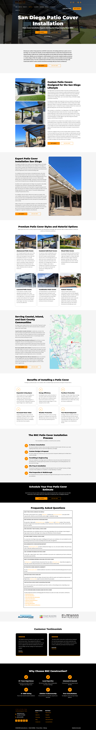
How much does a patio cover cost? (32, 574)
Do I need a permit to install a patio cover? (34, 536)
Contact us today (33, 578)
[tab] (48, 512)
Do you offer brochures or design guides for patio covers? (38, 589)
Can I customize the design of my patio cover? (35, 551)
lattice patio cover (56, 562)
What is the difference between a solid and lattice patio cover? (39, 559)
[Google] (78, 2)
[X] (75, 2)
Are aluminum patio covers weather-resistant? (35, 544)
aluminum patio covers (40, 522)
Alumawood (51, 522)
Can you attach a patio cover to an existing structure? (37, 582)
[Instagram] (73, 2)
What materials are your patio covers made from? (36, 519)
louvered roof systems (57, 514)
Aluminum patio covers (33, 546)
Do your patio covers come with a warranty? (34, 567)
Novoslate (79, 727)
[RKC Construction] (20, 2)
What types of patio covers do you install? (34, 511)
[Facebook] (71, 2)
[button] (27, 7)
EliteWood (58, 522)
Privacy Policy (39, 727)
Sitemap (45, 727)
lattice (45, 514)
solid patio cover (28, 562)
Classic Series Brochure (30, 598)
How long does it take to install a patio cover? (35, 528)
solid (43, 514)
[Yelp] (80, 2)
